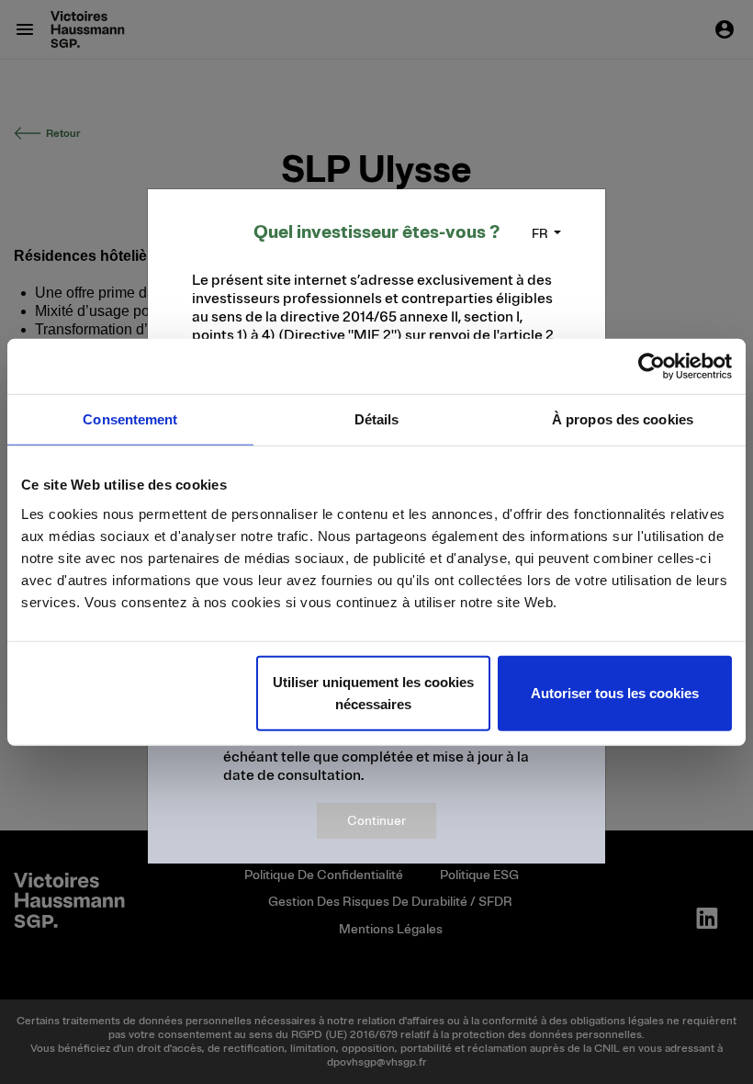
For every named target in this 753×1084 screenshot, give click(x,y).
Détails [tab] (376, 419)
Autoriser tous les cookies (615, 692)
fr (540, 234)
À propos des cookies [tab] (622, 419)
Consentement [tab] (130, 419)
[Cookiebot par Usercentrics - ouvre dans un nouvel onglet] (651, 366)
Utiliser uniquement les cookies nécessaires (373, 692)
